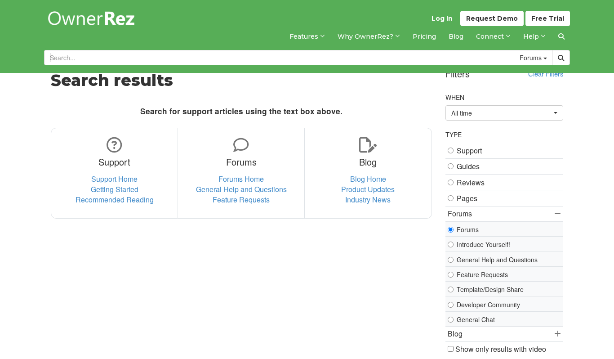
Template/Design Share (490, 289)
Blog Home (368, 179)
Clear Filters (545, 73)
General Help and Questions (241, 189)
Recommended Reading (115, 199)
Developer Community (488, 304)
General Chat (476, 319)
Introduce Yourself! (483, 244)
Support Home (114, 179)
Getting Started (114, 189)
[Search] (561, 36)
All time (461, 112)
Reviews (471, 183)
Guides (468, 166)
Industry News (368, 199)
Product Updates (368, 189)
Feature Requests (241, 199)
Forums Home (241, 179)
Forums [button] (460, 213)
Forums (468, 229)
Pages (467, 198)
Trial (547, 18)
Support (469, 151)
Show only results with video (500, 349)
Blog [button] (455, 333)
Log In (442, 18)
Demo (492, 18)
